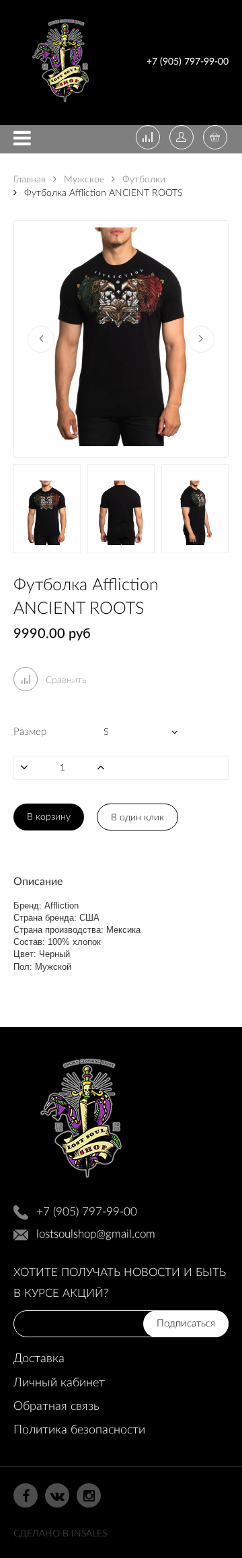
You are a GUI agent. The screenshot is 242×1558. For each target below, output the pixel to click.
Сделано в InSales (60, 1533)
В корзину (49, 817)
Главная (29, 179)
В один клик (137, 817)
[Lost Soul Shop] (60, 105)
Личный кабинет (59, 1383)
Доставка (39, 1359)
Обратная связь (56, 1407)
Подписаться (186, 1323)
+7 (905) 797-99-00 (188, 62)
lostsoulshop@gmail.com (95, 1234)
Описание (38, 881)
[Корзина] (215, 138)
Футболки (142, 179)
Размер (29, 732)
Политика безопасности (79, 1430)
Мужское (82, 179)
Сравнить (65, 680)
